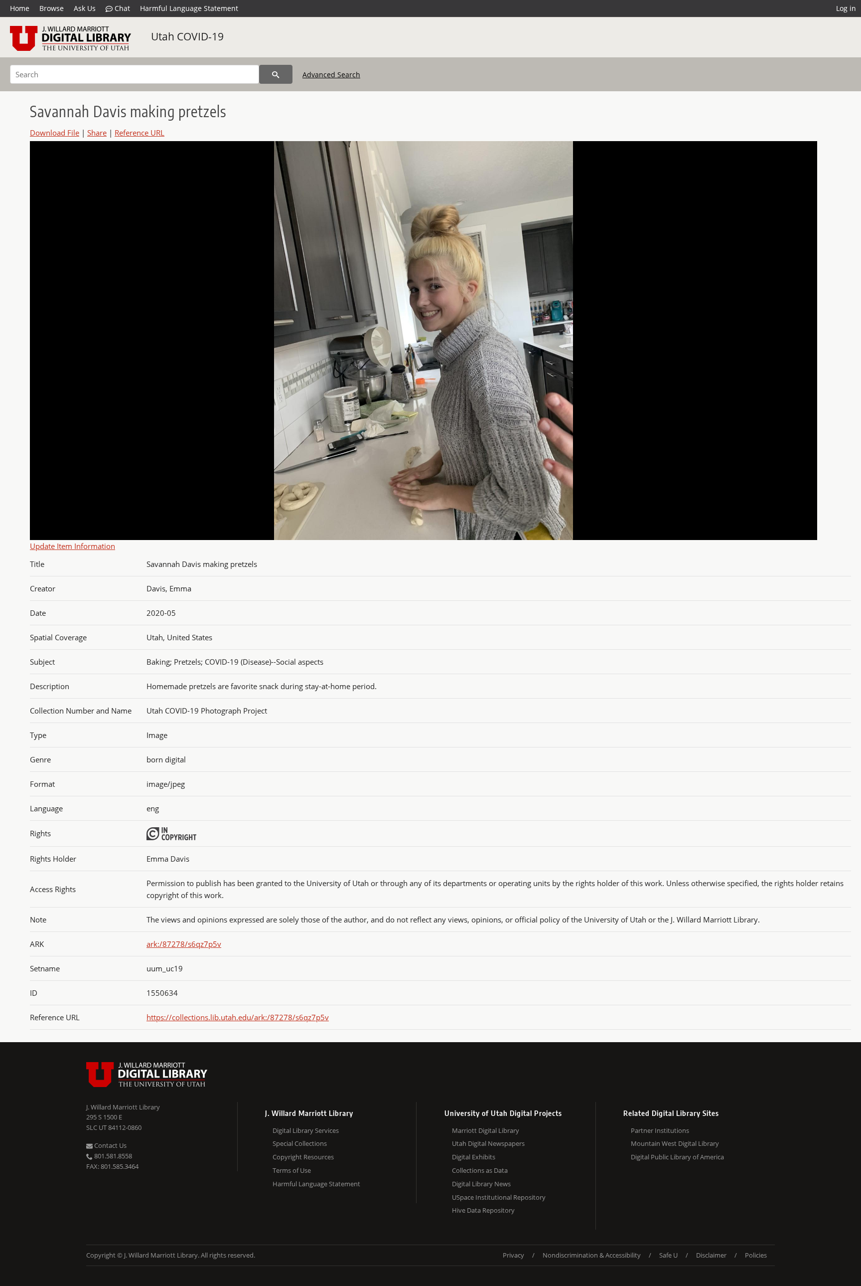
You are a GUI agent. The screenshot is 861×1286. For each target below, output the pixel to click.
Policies (756, 1255)
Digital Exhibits (473, 1156)
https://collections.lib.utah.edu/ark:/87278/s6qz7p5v (237, 1017)
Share (97, 133)
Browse (51, 8)
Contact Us (110, 1145)
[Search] (275, 74)
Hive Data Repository (483, 1210)
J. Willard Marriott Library (123, 1106)
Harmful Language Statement (189, 8)
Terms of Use (292, 1170)
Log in (846, 8)
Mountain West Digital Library (675, 1143)
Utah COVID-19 (187, 36)
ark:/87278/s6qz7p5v (183, 944)
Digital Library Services (306, 1130)
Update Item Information (72, 546)
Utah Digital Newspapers (488, 1143)
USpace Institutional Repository (499, 1197)
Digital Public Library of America (677, 1156)
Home (19, 8)
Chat (121, 8)
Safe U (668, 1255)
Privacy (513, 1255)
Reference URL (139, 133)
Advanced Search (331, 74)
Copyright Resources (303, 1156)
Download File (54, 133)
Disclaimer (711, 1255)
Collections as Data (480, 1170)
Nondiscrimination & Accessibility (592, 1255)
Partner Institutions (660, 1130)
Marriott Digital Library (485, 1130)
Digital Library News (481, 1183)
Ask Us (85, 8)
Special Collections (300, 1143)
